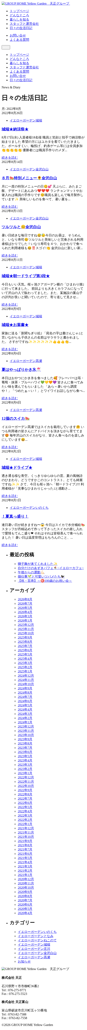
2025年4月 (25, 658)
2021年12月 (26, 828)
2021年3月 (25, 866)
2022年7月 (25, 798)
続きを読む (10, 157)
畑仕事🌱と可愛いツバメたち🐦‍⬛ (41, 576)
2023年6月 (25, 752)
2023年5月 (25, 756)
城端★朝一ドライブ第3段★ (26, 276)
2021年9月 (25, 841)
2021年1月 (25, 875)
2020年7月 (25, 900)
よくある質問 (19, 39)
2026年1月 (25, 620)
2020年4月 (25, 913)
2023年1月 (25, 773)
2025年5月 (25, 654)
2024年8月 (25, 692)
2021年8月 (25, 845)
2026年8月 (25, 599)
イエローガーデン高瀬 (26, 361)
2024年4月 (25, 709)
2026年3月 (25, 616)
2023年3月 (25, 764)
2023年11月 (26, 730)
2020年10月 (26, 887)
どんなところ (19, 59)
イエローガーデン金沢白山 (29, 169)
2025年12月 (26, 624)
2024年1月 (25, 722)
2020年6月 (25, 904)
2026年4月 (25, 612)
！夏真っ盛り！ (15, 516)
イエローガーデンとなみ (35, 936)
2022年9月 (25, 790)
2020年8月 (25, 896)
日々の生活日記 (21, 80)
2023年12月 (26, 726)
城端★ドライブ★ (17, 467)
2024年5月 (25, 705)
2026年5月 (25, 607)
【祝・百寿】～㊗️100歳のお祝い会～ (45, 580)
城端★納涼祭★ (15, 129)
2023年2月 (25, 769)
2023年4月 (25, 760)
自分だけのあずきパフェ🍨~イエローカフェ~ (51, 568)
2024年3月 (25, 713)
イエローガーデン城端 (26, 120)
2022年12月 (26, 777)
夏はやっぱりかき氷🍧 (21, 369)
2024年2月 (25, 718)
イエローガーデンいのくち (29, 507)
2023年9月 (25, 739)
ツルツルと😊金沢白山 (21, 227)
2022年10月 (26, 786)
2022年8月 (25, 794)
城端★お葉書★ (15, 325)
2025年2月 (25, 667)
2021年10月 (26, 836)
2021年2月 (25, 870)
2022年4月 (25, 811)
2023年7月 (25, 747)
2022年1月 (25, 824)
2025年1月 (25, 671)
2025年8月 (25, 641)
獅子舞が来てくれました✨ (37, 563)
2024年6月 (25, 701)
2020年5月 (25, 908)
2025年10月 (26, 633)
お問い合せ (18, 35)
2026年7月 (25, 603)
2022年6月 (25, 802)
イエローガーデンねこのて (37, 940)
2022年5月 (25, 807)
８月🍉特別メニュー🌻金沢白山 (29, 178)
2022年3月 (25, 815)
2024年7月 (25, 697)
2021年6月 (25, 853)
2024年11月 (26, 680)
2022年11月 (26, 781)
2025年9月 (25, 637)
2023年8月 (25, 743)
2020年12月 (26, 879)
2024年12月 (26, 675)
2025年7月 (25, 646)
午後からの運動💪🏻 (31, 572)
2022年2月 (25, 819)
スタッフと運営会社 (24, 67)
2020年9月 (25, 892)
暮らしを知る (19, 63)
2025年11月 (26, 629)
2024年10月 (26, 684)
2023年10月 (26, 735)
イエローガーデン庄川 (34, 948)
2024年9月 (25, 688)
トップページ (19, 54)
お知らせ (24, 961)
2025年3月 (25, 663)
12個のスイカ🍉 (16, 418)
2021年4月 (25, 862)
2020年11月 (26, 883)
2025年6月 (25, 650)
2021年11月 (26, 832)
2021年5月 (25, 858)
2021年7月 (25, 849)
